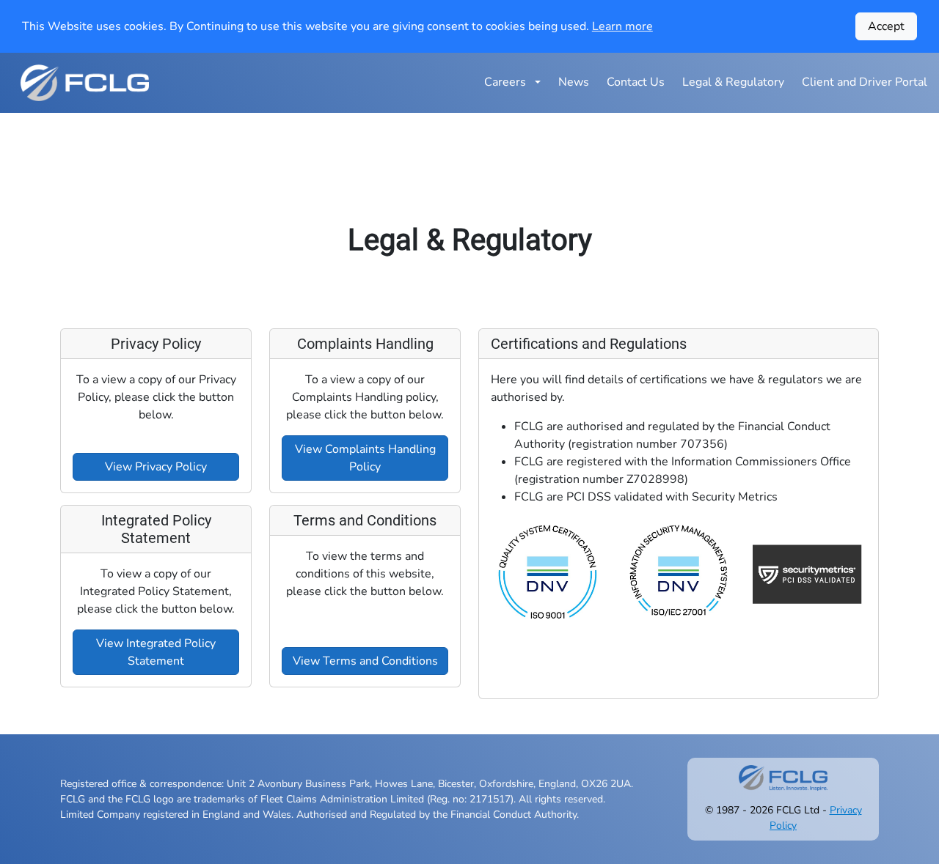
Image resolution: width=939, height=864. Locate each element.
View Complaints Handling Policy (365, 458)
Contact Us (636, 82)
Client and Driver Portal (864, 82)
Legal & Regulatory (733, 82)
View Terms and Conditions (365, 661)
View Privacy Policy (156, 467)
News (573, 82)
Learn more (622, 26)
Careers (505, 82)
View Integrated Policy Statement (156, 652)
